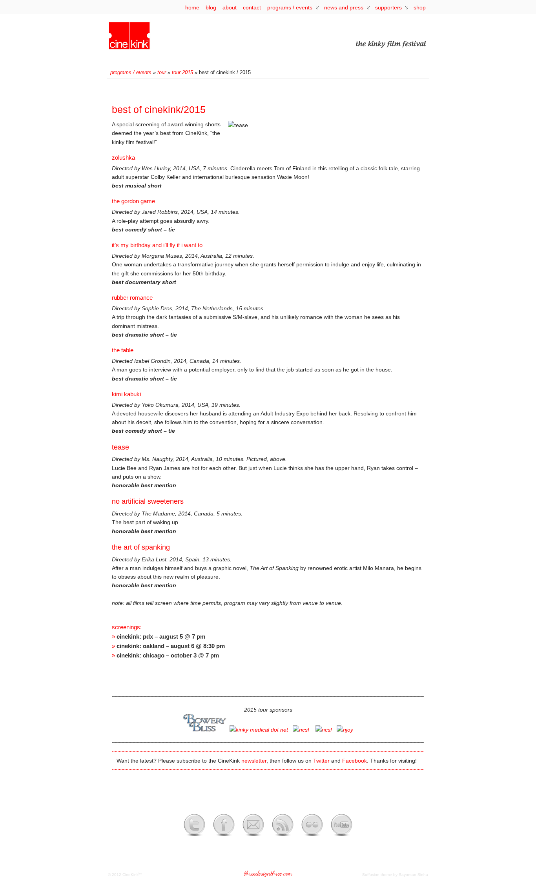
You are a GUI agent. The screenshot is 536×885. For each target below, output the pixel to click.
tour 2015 (182, 72)
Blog (211, 7)
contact (252, 7)
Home (192, 7)
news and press (343, 7)
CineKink (130, 874)
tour (161, 72)
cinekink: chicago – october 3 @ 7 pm (168, 655)
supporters (388, 7)
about (229, 7)
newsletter (253, 761)
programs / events (289, 7)
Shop (420, 7)
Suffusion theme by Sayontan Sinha (395, 874)
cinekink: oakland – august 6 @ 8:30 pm (171, 646)
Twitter (321, 761)
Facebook (354, 761)
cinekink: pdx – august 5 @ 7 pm (161, 636)
